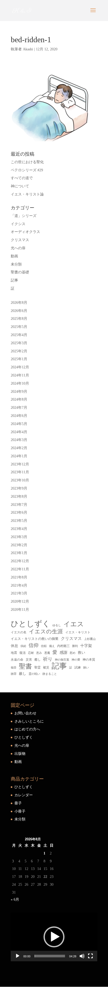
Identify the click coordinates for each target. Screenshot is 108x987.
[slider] (50, 956)
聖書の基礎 (20, 272)
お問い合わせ (25, 713)
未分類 (16, 264)
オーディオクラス (25, 232)
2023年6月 (19, 512)
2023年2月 (19, 545)
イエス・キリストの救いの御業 (34, 639)
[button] (54, 936)
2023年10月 (20, 480)
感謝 (63, 652)
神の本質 (89, 659)
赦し (22, 674)
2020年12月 (20, 601)
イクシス (18, 224)
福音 (14, 667)
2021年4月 (19, 585)
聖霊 (37, 667)
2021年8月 (19, 577)
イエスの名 (18, 632)
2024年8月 (19, 399)
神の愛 (76, 659)
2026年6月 (19, 311)
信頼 (44, 646)
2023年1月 (19, 553)
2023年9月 (19, 488)
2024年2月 (19, 448)
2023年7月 (19, 505)
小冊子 (19, 811)
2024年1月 (19, 456)
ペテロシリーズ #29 (27, 170)
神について (20, 186)
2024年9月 (19, 392)
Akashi (28, 49)
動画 (14, 256)
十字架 (86, 646)
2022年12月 (20, 561)
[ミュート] (82, 956)
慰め (72, 652)
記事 (14, 280)
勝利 (75, 646)
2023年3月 (19, 537)
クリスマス (20, 240)
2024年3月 (19, 440)
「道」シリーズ (23, 216)
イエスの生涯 (46, 631)
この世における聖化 (27, 162)
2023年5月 (19, 521)
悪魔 (47, 652)
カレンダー (23, 795)
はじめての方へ (27, 729)
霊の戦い (34, 673)
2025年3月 (19, 343)
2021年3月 (19, 593)
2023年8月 (19, 496)
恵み (39, 652)
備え (52, 646)
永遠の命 (17, 659)
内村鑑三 (63, 646)
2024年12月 (20, 367)
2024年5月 (19, 424)
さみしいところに (29, 721)
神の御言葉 (62, 659)
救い (81, 653)
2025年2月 (19, 351)
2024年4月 (19, 432)
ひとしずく (30, 624)
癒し (37, 659)
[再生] (17, 956)
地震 (14, 653)
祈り (47, 659)
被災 (46, 667)
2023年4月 (19, 529)
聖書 (25, 666)
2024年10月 (20, 383)
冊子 (18, 803)
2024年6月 (19, 416)
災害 (29, 659)
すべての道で (22, 178)
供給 (23, 646)
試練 (77, 667)
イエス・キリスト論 (27, 194)
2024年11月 (20, 375)
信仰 (34, 645)
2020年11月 (20, 610)
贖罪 (14, 673)
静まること (49, 673)
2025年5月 (19, 327)
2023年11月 (20, 472)
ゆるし (56, 625)
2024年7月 (19, 408)
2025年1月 (19, 359)
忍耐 (31, 652)
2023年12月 (20, 464)
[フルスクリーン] (90, 956)
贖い (86, 667)
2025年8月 (19, 319)
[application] (54, 936)
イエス (73, 624)
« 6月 (15, 899)
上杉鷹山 (90, 639)
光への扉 (18, 248)
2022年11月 (20, 569)
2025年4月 (19, 335)
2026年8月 (19, 303)
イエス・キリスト (77, 632)
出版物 (19, 754)
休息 (14, 646)
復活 (22, 653)
